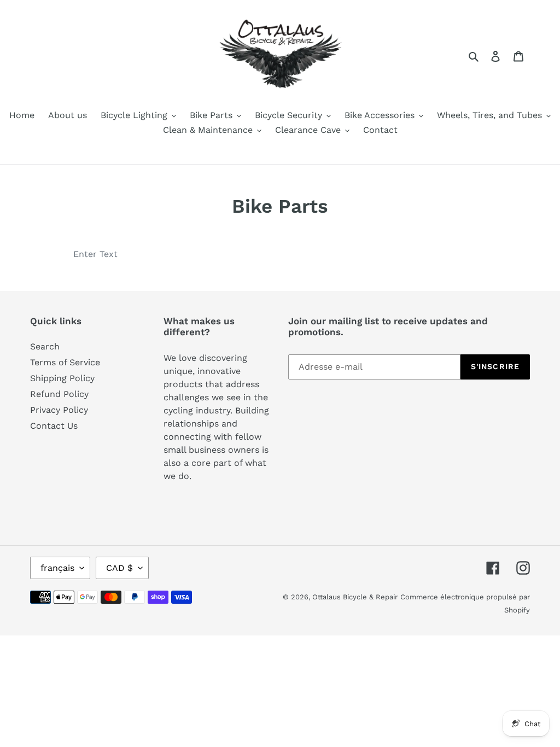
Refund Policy (59, 394)
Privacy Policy (59, 410)
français (57, 568)
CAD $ (119, 568)
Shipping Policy (62, 378)
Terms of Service (65, 362)
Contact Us (54, 426)
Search (45, 346)
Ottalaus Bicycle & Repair (355, 597)
